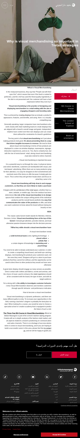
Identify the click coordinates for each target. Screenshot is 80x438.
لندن (56, 397)
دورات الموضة (73, 384)
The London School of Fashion (68, 123)
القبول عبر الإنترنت (33, 386)
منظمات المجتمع (14, 389)
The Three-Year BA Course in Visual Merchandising (23, 313)
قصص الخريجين (15, 386)
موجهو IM (16, 391)
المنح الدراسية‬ (34, 395)
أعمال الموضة (73, 391)
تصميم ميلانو (54, 389)
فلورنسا (56, 391)
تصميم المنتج (73, 402)
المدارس (55, 384)
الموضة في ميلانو (53, 386)
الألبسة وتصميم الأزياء (71, 386)
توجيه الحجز (64, 355)
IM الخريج (16, 384)
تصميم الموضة (73, 389)
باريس (56, 394)
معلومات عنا (16, 399)
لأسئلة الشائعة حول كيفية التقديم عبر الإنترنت (31, 389)
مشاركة (64, 96)
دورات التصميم (73, 397)
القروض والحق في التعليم (31, 393)
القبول (36, 384)
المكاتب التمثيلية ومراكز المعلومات (12, 402)
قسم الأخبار (35, 401)
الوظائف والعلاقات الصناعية (12, 397)
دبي (57, 399)
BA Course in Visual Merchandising (67, 108)
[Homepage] (65, 5)
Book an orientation (69, 137)
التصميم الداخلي (72, 400)
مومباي (56, 402)
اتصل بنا (39, 355)
